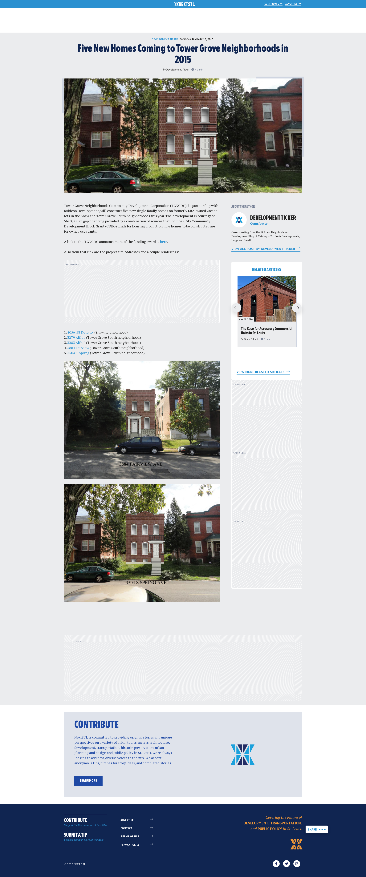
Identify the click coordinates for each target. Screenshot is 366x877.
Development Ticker (165, 39)
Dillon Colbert (251, 339)
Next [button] (298, 308)
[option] (267, 311)
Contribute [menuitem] (85, 822)
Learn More (88, 781)
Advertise (291, 3)
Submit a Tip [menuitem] (84, 836)
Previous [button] (235, 308)
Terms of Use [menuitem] (129, 836)
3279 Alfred (76, 337)
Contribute (271, 3)
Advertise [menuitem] (127, 820)
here (163, 241)
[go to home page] (184, 4)
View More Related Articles (261, 372)
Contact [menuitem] (126, 828)
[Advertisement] (142, 293)
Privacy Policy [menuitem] (129, 845)
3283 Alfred (76, 342)
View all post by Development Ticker (263, 248)
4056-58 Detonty (80, 332)
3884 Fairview (78, 347)
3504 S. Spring (78, 352)
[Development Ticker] (239, 219)
